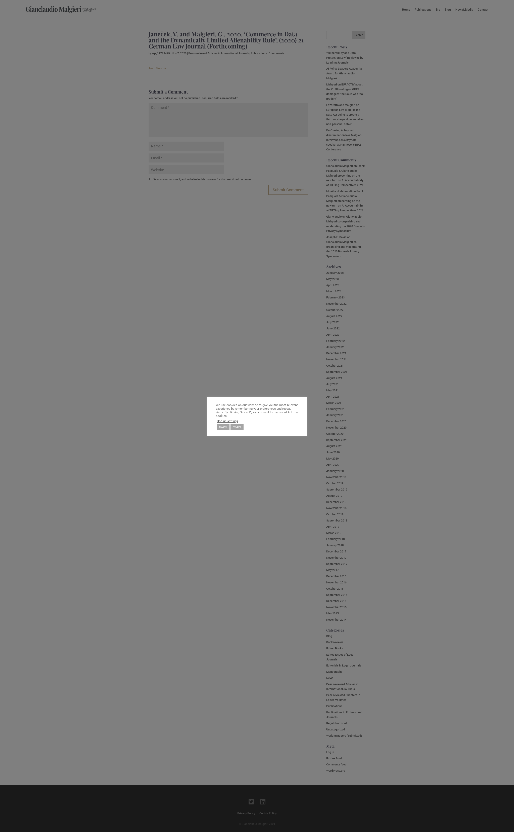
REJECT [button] (223, 427)
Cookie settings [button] (227, 421)
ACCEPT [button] (237, 427)
